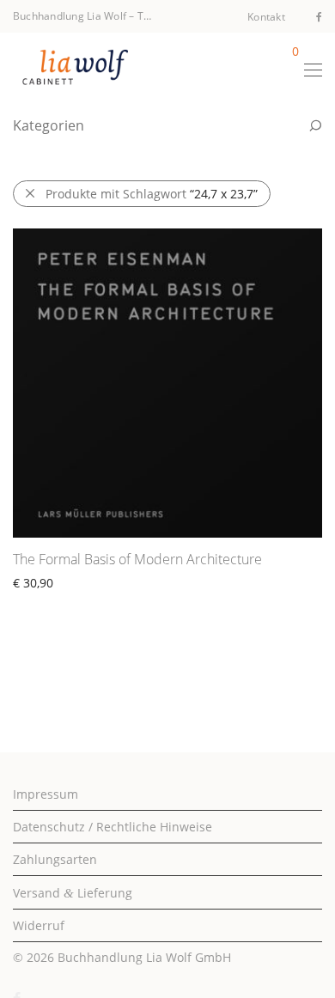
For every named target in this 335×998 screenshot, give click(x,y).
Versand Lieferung (72, 893)
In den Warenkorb (56, 602)
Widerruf (38, 925)
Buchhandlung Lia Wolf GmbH (144, 957)
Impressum (45, 794)
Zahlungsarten (55, 859)
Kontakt (266, 17)
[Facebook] (319, 16)
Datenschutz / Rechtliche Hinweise (112, 826)
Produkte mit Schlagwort (152, 194)
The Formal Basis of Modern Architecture (137, 559)
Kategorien (48, 125)
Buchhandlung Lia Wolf (69, 16)
